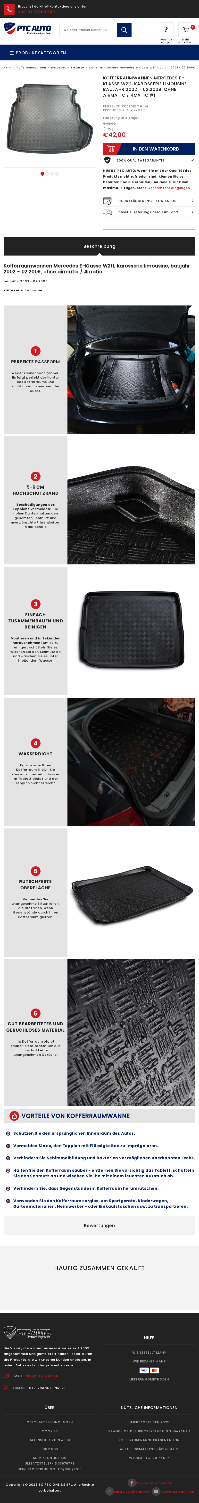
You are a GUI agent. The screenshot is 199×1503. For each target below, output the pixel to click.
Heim (7, 67)
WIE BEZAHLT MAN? (149, 1361)
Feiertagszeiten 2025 (149, 1422)
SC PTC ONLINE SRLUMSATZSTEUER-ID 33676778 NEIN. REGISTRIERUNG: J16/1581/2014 (49, 1463)
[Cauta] (124, 30)
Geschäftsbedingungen (169, 188)
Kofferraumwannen (31, 67)
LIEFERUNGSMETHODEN (149, 1379)
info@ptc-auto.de (42, 1376)
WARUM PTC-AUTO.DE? (149, 1457)
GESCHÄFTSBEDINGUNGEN (50, 1422)
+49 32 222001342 (36, 12)
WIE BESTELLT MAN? (149, 1352)
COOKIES (50, 1431)
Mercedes (58, 67)
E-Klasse (77, 67)
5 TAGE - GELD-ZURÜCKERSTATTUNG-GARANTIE (149, 1431)
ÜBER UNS (49, 1449)
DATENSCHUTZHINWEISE (50, 1440)
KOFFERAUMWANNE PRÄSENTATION (149, 1440)
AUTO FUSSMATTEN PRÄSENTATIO (149, 1449)
